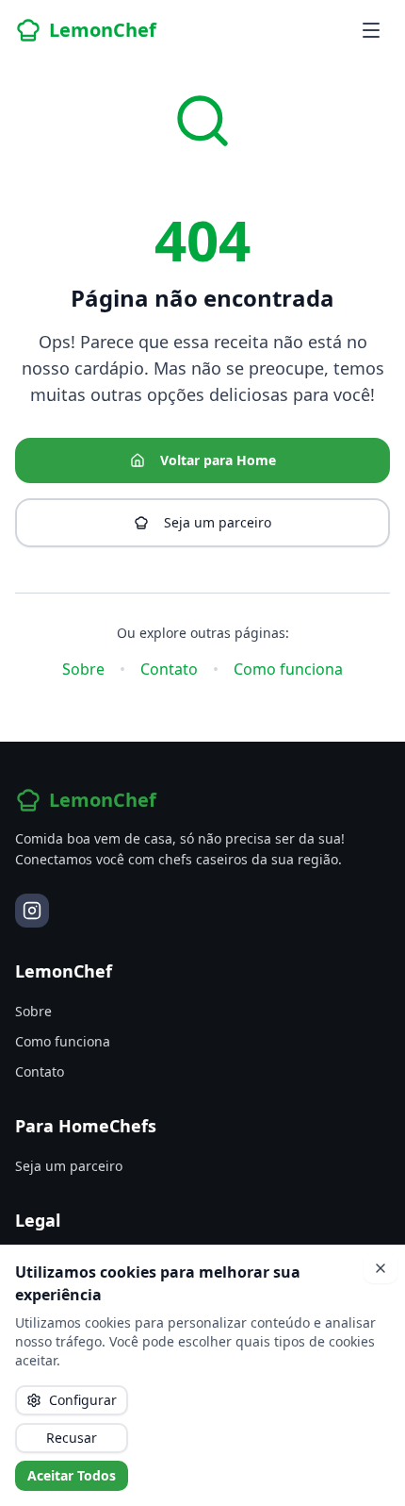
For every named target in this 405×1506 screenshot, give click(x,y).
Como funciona (288, 669)
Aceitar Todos (71, 1475)
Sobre (83, 669)
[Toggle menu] (371, 30)
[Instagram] (32, 911)
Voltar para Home (218, 460)
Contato (169, 669)
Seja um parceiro (217, 522)
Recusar (71, 1438)
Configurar (83, 1400)
